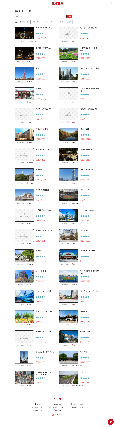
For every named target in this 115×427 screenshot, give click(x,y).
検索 (70, 17)
